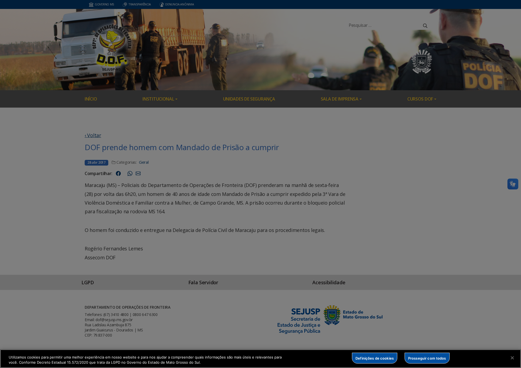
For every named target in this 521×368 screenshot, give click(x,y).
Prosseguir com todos (427, 358)
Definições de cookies (374, 358)
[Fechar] (512, 358)
